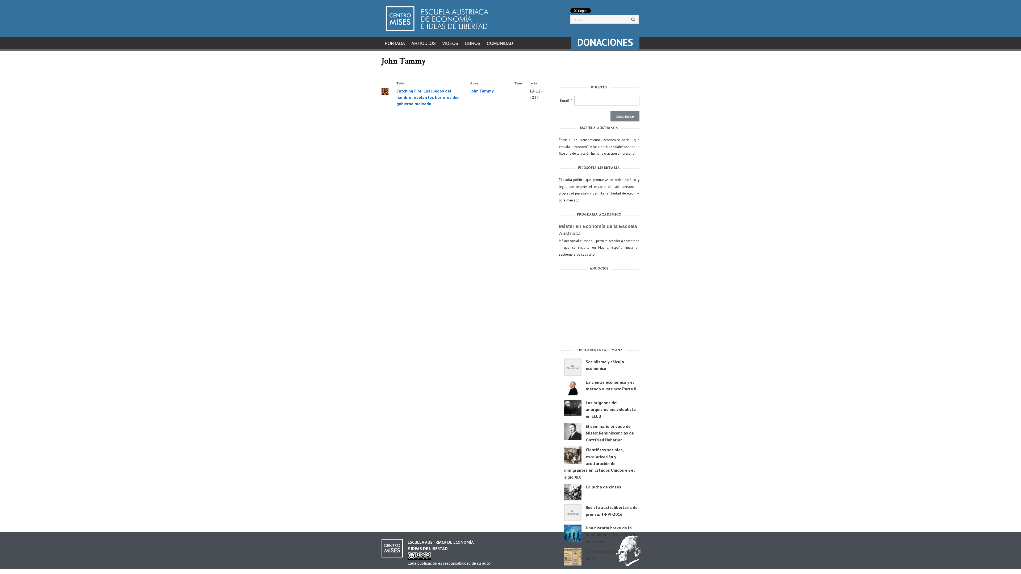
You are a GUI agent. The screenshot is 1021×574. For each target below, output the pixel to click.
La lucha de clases (603, 486)
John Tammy (482, 91)
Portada (395, 43)
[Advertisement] (599, 310)
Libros (472, 43)
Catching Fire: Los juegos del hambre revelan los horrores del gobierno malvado (427, 97)
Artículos (423, 43)
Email (566, 100)
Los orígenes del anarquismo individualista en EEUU (611, 409)
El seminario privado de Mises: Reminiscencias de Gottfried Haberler (610, 433)
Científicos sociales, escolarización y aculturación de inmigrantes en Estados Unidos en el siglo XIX (599, 463)
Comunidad (500, 43)
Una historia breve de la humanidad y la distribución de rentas (612, 534)
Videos (450, 43)
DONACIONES (605, 42)
